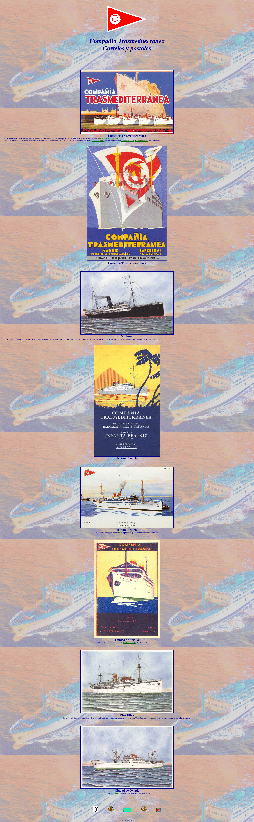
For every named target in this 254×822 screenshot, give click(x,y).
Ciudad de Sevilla (141, 141)
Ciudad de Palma (98, 141)
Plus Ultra (114, 139)
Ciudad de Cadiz (127, 141)
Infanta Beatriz (103, 139)
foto (105, 339)
